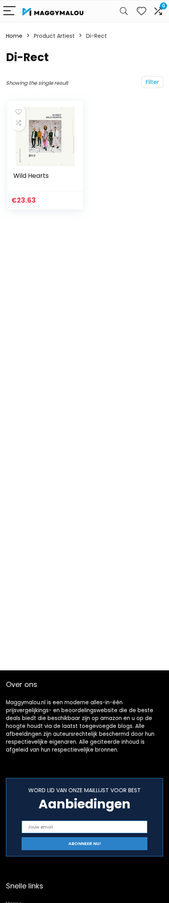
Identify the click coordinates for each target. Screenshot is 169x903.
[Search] (123, 11)
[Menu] (9, 11)
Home (14, 36)
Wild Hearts (31, 175)
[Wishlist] (141, 11)
